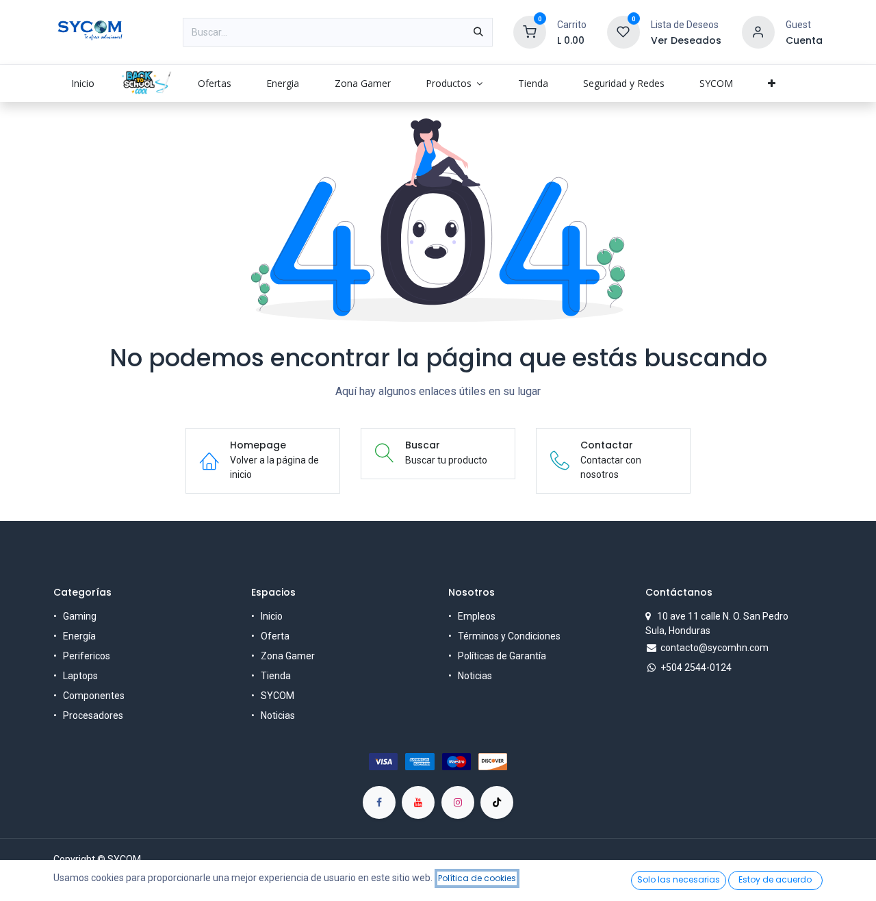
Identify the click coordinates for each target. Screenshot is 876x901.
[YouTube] (418, 802)
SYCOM (277, 695)
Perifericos (86, 655)
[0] (529, 31)
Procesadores (93, 715)
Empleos (476, 616)
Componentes (94, 695)
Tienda (276, 675)
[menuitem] (82, 83)
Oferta (275, 636)
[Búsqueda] (478, 32)
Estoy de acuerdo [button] (775, 879)
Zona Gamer (288, 655)
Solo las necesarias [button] (678, 879)
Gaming (79, 616)
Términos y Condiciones (509, 636)
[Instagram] (457, 802)
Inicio (272, 616)
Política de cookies (477, 878)
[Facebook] (379, 802)
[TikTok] (496, 802)
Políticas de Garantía (502, 655)
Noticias (278, 715)
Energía (79, 636)
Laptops (80, 675)
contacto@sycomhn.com (714, 647)
